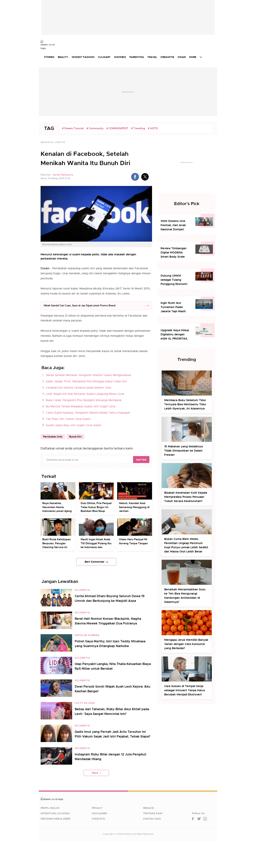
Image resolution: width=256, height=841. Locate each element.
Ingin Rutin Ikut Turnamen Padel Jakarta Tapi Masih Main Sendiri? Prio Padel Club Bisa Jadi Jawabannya (174, 307)
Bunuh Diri (75, 436)
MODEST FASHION (83, 57)
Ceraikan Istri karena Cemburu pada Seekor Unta (78, 387)
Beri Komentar (94, 562)
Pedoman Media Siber (55, 818)
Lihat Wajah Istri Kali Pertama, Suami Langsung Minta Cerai (85, 394)
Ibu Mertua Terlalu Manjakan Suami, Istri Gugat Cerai (80, 406)
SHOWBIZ (120, 57)
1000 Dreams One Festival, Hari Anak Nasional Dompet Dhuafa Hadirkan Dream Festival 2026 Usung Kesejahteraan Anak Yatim (175, 225)
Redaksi (148, 808)
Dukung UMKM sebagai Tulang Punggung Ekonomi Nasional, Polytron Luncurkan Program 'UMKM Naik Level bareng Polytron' (174, 280)
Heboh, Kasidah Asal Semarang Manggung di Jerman (134, 507)
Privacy (97, 808)
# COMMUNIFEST (117, 128)
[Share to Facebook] (135, 177)
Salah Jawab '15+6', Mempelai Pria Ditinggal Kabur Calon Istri (86, 381)
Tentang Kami (152, 813)
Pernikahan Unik (52, 436)
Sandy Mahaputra (63, 174)
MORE (192, 57)
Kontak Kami (152, 818)
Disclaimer (99, 813)
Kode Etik (98, 818)
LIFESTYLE (60, 142)
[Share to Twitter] (145, 177)
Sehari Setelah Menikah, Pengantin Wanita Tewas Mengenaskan (88, 375)
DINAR (182, 57)
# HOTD (153, 128)
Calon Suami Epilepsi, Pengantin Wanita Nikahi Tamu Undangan (88, 412)
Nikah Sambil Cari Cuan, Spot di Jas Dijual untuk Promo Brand (79, 305)
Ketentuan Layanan (55, 813)
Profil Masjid (50, 808)
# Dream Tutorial (73, 128)
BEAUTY (63, 57)
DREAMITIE (167, 57)
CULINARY (104, 57)
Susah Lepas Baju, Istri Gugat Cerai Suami (73, 425)
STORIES (49, 57)
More (95, 772)
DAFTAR (141, 459)
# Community (95, 128)
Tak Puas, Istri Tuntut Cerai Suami (68, 419)
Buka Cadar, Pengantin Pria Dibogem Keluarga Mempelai (84, 400)
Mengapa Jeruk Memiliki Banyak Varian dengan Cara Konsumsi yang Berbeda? (186, 644)
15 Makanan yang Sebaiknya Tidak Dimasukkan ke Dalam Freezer (183, 451)
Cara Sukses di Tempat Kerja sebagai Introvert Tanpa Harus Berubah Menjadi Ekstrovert (184, 690)
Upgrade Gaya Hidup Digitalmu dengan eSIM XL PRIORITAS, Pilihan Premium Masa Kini (175, 334)
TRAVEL (152, 57)
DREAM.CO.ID (47, 142)
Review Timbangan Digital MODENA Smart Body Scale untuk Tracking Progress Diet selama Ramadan (175, 252)
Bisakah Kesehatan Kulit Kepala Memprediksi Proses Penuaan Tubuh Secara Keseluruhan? (185, 497)
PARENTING (136, 57)
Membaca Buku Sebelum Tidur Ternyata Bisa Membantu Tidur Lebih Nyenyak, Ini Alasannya (185, 404)
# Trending (138, 128)
